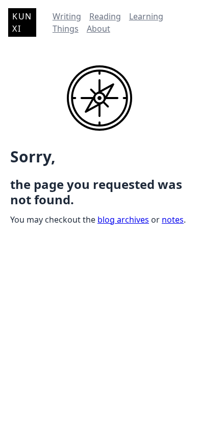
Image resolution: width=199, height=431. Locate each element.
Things (66, 28)
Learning (146, 16)
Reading (105, 16)
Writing (67, 16)
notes (173, 219)
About (98, 28)
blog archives (123, 219)
